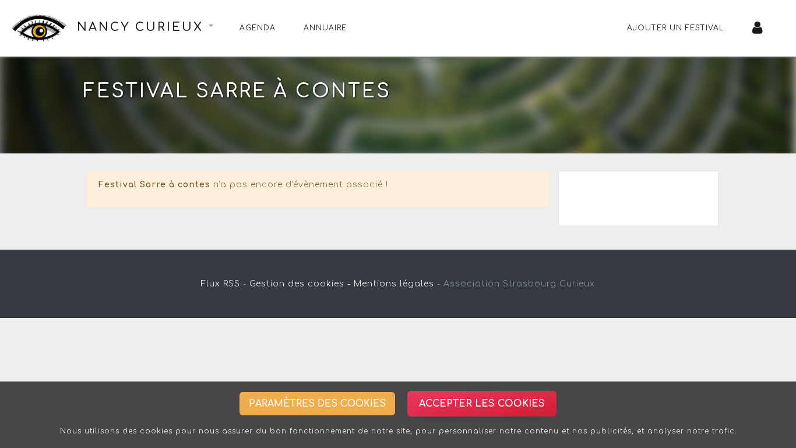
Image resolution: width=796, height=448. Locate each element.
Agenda (257, 28)
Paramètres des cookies (317, 403)
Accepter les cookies (482, 403)
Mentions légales (394, 283)
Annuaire (325, 28)
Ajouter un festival (675, 28)
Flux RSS (220, 283)
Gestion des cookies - (300, 283)
